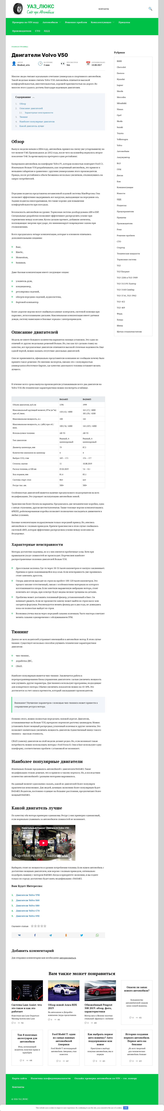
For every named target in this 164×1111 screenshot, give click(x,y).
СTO (37, 30)
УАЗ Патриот (123, 271)
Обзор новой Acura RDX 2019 (62, 1006)
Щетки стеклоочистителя (129, 331)
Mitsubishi (121, 103)
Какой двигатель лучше (31, 126)
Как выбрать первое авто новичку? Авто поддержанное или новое (100, 1039)
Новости (121, 193)
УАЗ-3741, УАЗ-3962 (126, 295)
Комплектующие (101, 22)
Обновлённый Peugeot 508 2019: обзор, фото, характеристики (98, 1008)
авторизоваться (68, 957)
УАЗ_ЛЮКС (40, 6)
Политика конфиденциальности (51, 1078)
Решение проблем (76, 22)
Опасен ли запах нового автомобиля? (136, 989)
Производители (21, 30)
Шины (120, 325)
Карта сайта (19, 1078)
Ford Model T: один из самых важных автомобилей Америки (63, 1039)
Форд (119, 313)
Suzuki (120, 127)
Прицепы (124, 22)
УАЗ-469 (121, 307)
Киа (119, 181)
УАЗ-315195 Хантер (126, 283)
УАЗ (119, 265)
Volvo (119, 145)
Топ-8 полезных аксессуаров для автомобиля (27, 1038)
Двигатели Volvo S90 (27, 915)
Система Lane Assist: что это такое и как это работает (27, 1008)
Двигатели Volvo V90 (28, 895)
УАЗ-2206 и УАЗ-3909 (127, 277)
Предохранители (125, 211)
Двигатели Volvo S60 (27, 900)
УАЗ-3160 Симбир (125, 289)
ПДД (47, 30)
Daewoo (120, 73)
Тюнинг (23, 116)
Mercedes (121, 97)
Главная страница (20, 47)
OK (126, 1108)
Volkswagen (122, 139)
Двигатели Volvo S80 (27, 905)
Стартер (121, 247)
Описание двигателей (31, 108)
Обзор (22, 103)
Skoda (119, 121)
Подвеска (121, 205)
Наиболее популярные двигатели (37, 121)
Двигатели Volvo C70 (27, 910)
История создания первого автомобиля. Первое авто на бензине (137, 1039)
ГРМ (119, 169)
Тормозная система (126, 259)
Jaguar (120, 85)
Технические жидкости (128, 253)
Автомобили (50, 22)
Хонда (120, 319)
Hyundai (121, 79)
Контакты (104, 9)
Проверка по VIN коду (25, 22)
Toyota (120, 133)
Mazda (120, 91)
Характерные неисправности (39, 112)
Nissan (120, 109)
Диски (120, 175)
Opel (119, 115)
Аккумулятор (123, 157)
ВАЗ (119, 163)
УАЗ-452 (121, 301)
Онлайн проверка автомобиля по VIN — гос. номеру (105, 1078)
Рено (119, 229)
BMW (119, 61)
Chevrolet (121, 67)
